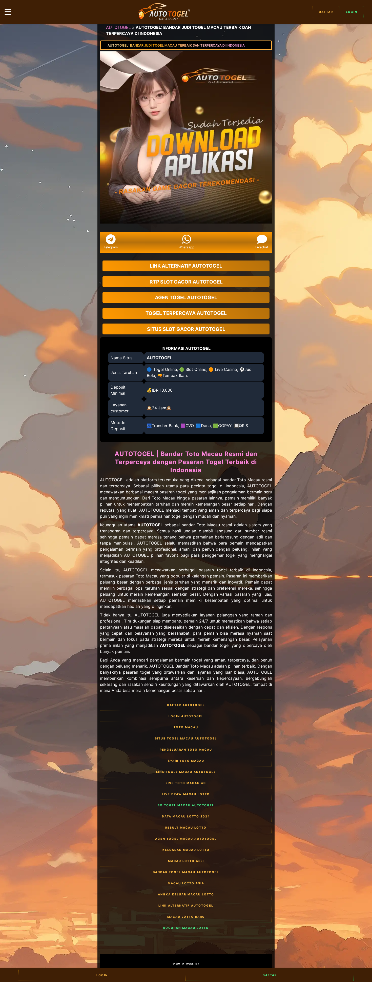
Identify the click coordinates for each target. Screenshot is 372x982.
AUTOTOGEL (118, 27)
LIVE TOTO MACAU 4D (186, 783)
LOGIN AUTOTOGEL (186, 716)
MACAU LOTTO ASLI (186, 861)
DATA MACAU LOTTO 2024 (186, 816)
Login (351, 12)
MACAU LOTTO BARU (186, 916)
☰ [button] (7, 12)
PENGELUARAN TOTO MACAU (186, 749)
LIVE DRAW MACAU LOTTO (186, 794)
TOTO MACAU (186, 727)
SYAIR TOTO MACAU (186, 761)
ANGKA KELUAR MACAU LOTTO (186, 894)
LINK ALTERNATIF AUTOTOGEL (185, 905)
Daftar (326, 12)
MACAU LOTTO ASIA (186, 883)
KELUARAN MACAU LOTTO (186, 850)
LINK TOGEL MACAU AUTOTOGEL (186, 772)
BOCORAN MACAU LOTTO (186, 928)
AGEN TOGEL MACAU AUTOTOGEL (186, 838)
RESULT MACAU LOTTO (185, 827)
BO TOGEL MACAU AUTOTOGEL (186, 805)
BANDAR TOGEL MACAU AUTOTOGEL (186, 872)
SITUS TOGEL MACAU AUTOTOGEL (186, 738)
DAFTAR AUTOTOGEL (186, 705)
